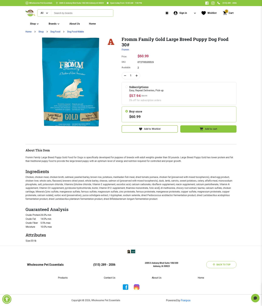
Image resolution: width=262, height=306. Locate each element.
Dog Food (55, 31)
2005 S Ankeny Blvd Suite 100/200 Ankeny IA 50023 (81, 3)
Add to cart (211, 128)
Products (63, 277)
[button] (7, 299)
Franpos (186, 300)
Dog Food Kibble (75, 31)
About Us (74, 23)
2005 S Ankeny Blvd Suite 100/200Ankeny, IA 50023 (161, 264)
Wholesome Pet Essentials (40, 3)
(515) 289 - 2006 (229, 3)
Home (92, 23)
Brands (53, 23)
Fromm (125, 49)
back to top (224, 264)
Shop (33, 23)
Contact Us (109, 277)
